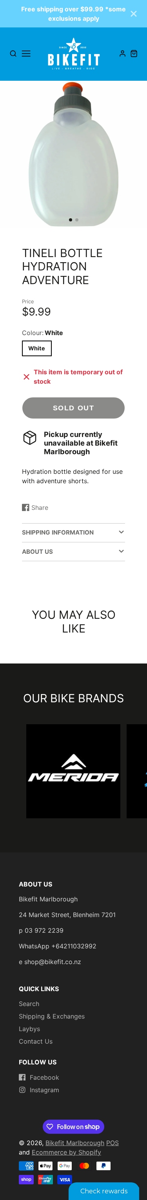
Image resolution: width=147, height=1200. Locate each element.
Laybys (29, 1029)
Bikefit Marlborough (74, 1143)
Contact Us (36, 1041)
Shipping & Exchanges (52, 1016)
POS (112, 1143)
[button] (70, 219)
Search (29, 1004)
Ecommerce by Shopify (66, 1152)
